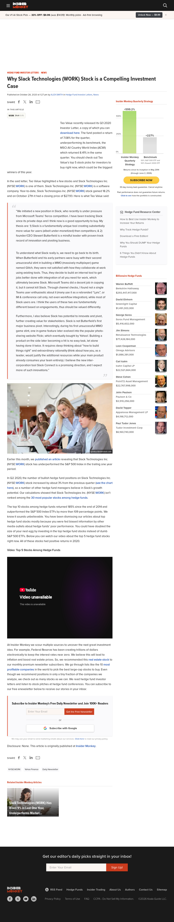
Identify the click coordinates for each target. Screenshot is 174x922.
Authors (130, 890)
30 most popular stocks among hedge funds (59, 498)
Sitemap (162, 890)
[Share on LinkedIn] (31, 101)
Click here (79, 738)
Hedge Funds (74, 890)
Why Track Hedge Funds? (134, 229)
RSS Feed (56, 890)
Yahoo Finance (31, 769)
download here (70, 133)
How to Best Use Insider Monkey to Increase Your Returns (139, 221)
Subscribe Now (141, 180)
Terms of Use (72, 899)
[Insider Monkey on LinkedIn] (35, 899)
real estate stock (99, 660)
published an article (47, 459)
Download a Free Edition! (134, 236)
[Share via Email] (37, 101)
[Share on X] (25, 101)
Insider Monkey (86, 746)
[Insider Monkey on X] (19, 899)
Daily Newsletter (50, 769)
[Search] (165, 5)
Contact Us (146, 890)
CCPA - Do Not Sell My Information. (113, 899)
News (44, 72)
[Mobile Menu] (8, 5)
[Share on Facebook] (19, 101)
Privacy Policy (53, 899)
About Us (115, 890)
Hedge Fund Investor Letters (23, 72)
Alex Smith (57, 94)
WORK (20, 186)
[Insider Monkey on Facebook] (11, 899)
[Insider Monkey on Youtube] (27, 899)
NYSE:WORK (14, 769)
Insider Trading (96, 890)
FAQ (86, 899)
